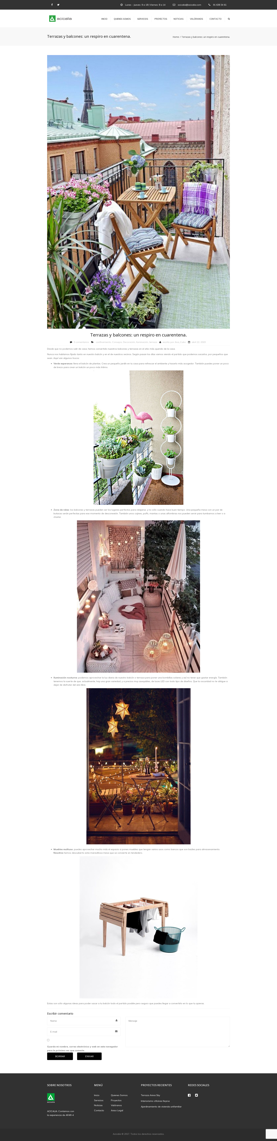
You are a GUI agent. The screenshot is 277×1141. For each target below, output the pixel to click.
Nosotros (58, 852)
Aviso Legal (117, 1110)
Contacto (216, 19)
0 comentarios (81, 342)
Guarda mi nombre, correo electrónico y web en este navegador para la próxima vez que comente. (82, 1048)
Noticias (179, 19)
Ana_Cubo (180, 342)
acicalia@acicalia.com (189, 4)
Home (176, 36)
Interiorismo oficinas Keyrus (155, 1101)
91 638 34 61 (220, 4)
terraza (153, 342)
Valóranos (196, 19)
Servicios (142, 19)
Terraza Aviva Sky (150, 1095)
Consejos (117, 342)
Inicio (104, 19)
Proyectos (161, 19)
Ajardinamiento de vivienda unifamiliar (161, 1106)
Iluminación (142, 342)
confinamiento (103, 342)
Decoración (129, 342)
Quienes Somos (122, 19)
